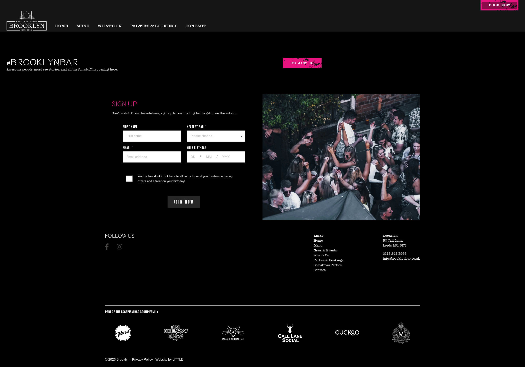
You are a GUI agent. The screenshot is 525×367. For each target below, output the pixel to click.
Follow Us (302, 63)
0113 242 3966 (394, 254)
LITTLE (177, 359)
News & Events (325, 250)
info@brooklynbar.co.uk (401, 258)
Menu (83, 26)
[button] (499, 5)
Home (61, 26)
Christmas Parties (328, 265)
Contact (196, 26)
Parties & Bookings (153, 26)
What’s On (110, 26)
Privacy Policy (142, 359)
